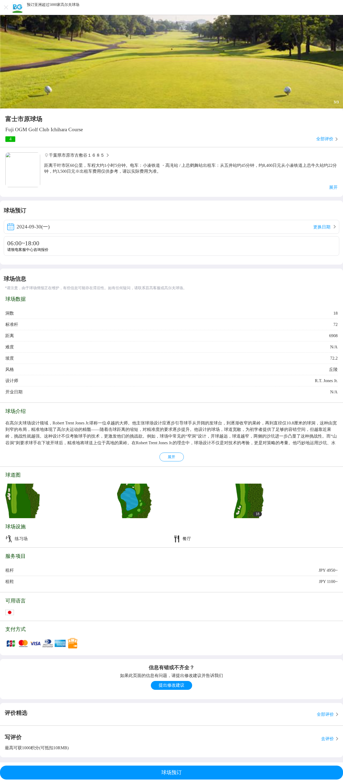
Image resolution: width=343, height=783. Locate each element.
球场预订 (171, 772)
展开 (171, 457)
